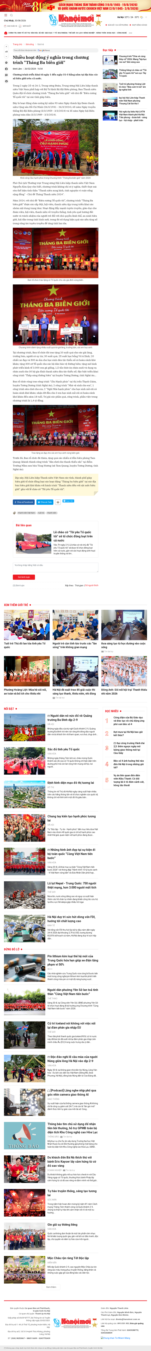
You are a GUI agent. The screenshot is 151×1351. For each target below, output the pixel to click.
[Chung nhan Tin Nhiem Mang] (115, 1338)
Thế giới (71, 33)
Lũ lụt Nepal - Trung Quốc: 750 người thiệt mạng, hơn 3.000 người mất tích (71, 885)
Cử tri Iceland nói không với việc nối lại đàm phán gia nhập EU (71, 1025)
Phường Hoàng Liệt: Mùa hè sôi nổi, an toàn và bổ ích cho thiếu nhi (25, 691)
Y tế (55, 33)
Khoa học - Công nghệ (117, 33)
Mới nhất (27, 26)
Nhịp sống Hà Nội (139, 25)
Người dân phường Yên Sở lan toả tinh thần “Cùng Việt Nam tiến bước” (72, 992)
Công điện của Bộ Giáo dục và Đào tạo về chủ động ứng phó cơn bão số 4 (129, 721)
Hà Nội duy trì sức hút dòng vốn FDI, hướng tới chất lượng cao (71, 919)
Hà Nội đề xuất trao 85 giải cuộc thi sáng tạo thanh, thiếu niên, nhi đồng (74, 691)
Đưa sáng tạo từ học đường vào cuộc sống (123, 645)
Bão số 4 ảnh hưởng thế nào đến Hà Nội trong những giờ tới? (129, 764)
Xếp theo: (69, 585)
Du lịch (79, 33)
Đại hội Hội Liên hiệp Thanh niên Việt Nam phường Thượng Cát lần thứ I (132, 101)
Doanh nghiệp (54, 1170)
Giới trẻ (40, 44)
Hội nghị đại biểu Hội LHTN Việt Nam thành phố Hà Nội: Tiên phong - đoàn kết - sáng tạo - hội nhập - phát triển (133, 116)
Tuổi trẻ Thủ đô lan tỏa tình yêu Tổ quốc (24, 645)
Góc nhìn (51, 1200)
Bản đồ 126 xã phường (118, 25)
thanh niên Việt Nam (26, 513)
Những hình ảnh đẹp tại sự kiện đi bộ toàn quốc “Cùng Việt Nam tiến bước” (71, 854)
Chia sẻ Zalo (46, 502)
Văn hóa (34, 33)
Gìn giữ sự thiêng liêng (62, 1224)
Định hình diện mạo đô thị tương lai (70, 782)
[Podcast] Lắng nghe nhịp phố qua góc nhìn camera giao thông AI (71, 1092)
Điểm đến (51, 1262)
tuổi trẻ (41, 513)
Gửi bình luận (24, 577)
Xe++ (49, 969)
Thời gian (79, 585)
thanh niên (51, 513)
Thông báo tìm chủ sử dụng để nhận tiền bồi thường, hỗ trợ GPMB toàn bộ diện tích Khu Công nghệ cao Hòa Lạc (72, 1128)
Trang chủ (17, 44)
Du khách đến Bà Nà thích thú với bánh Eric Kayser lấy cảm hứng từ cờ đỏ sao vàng (71, 1161)
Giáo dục (48, 33)
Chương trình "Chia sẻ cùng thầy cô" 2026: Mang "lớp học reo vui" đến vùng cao (133, 59)
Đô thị (27, 33)
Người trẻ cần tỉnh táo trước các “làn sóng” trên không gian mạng (75, 645)
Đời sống (30, 44)
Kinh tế (20, 33)
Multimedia (63, 33)
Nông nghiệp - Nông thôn (94, 33)
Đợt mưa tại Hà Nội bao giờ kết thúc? (128, 734)
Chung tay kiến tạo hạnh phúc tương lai (71, 818)
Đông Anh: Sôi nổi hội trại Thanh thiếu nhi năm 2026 (124, 691)
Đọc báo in (12, 26)
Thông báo (53, 1137)
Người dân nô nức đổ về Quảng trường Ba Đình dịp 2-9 (69, 718)
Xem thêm (51, 1287)
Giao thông (53, 1099)
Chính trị (12, 33)
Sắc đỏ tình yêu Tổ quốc (63, 749)
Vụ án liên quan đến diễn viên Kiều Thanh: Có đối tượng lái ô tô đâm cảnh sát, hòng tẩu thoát (129, 780)
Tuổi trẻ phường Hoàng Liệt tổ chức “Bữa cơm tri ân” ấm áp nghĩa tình (132, 87)
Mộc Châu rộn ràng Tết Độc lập (68, 1258)
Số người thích (91, 585)
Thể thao (52, 998)
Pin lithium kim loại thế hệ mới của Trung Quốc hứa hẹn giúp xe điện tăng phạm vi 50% (72, 960)
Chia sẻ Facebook (25, 502)
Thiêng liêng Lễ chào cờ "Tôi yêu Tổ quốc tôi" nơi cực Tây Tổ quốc (133, 73)
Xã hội (41, 33)
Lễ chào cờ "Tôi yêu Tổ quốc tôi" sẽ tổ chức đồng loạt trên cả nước (73, 536)
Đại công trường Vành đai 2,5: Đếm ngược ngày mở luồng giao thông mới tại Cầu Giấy (129, 748)
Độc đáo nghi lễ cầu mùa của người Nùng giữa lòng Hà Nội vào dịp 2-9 (72, 1059)
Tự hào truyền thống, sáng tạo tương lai (72, 1193)
